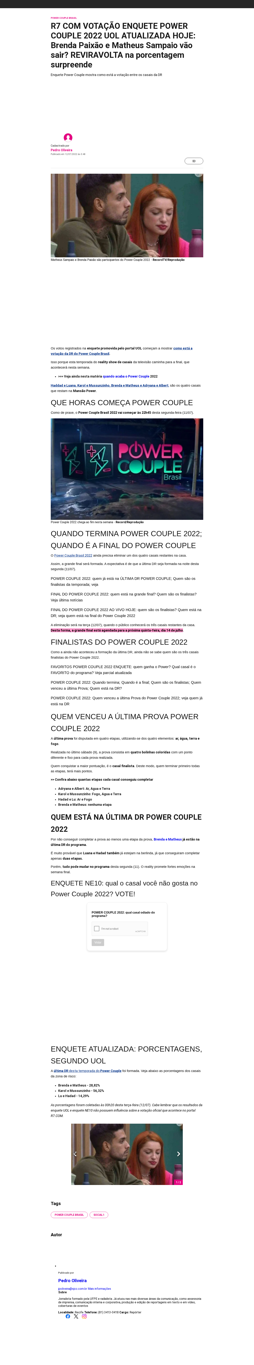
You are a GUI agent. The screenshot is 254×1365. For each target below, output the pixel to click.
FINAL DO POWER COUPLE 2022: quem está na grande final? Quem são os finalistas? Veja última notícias (124, 597)
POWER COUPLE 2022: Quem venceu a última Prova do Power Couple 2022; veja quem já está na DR (126, 701)
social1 (99, 1214)
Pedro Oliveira (61, 150)
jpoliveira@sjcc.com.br (72, 1288)
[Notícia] (194, 161)
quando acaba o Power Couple (126, 376)
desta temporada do (87, 1071)
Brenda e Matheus (168, 839)
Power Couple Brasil (69, 1214)
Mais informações (99, 1288)
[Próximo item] (178, 1154)
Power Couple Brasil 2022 (73, 555)
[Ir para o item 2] (73, 1154)
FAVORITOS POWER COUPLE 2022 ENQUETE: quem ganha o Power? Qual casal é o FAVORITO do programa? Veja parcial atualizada (123, 670)
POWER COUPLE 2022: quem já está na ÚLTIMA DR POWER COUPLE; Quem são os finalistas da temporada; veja (123, 582)
